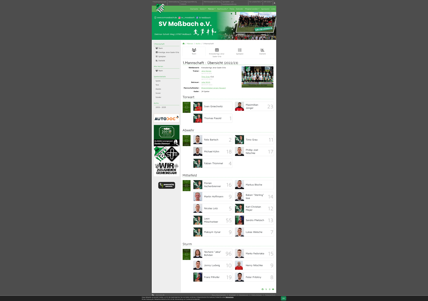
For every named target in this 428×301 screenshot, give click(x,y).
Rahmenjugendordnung (212, 2)
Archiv (156, 103)
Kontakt (232, 295)
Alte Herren (158, 66)
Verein (202, 9)
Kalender (239, 9)
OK (283, 298)
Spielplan (162, 56)
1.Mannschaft (159, 44)
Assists (158, 89)
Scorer (158, 93)
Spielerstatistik (160, 77)
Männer (211, 9)
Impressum (243, 295)
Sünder (158, 97)
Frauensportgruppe (159, 2)
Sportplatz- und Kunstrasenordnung (229, 3)
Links (273, 9)
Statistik (161, 61)
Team (160, 48)
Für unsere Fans (255, 2)
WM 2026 (267, 2)
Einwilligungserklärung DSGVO (189, 3)
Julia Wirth (205, 82)
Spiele (158, 81)
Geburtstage (257, 295)
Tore (157, 85)
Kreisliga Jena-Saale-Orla (168, 52)
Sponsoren (265, 9)
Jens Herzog (206, 71)
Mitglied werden (251, 9)
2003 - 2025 (161, 107)
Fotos (232, 9)
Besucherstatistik (219, 295)
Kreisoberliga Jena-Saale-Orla (217, 55)
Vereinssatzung (173, 2)
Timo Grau (205, 77)
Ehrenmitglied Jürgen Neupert (213, 88)
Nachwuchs (222, 9)
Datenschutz (270, 295)
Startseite (194, 9)
